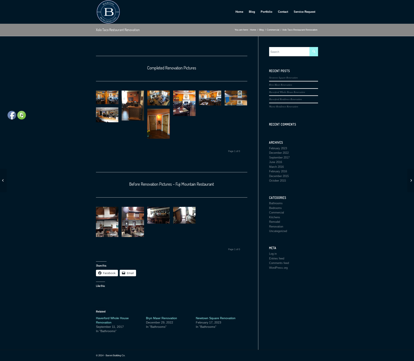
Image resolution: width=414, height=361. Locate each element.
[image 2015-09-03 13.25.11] (160, 125)
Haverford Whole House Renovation (287, 92)
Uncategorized (278, 231)
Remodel (274, 221)
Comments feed (279, 263)
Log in (273, 253)
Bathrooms (276, 203)
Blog (252, 11)
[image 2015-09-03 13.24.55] (134, 107)
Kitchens (274, 217)
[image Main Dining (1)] (109, 99)
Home (239, 11)
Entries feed (276, 258)
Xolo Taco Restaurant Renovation (118, 30)
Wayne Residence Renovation (283, 106)
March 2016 (276, 166)
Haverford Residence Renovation (285, 99)
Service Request (304, 11)
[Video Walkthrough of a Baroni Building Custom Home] (3, 180)
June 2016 (275, 162)
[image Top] (160, 100)
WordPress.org (278, 267)
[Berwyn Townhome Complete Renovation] (410, 180)
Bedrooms (275, 208)
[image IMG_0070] (160, 217)
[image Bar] (109, 116)
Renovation (276, 226)
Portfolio (266, 11)
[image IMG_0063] (134, 223)
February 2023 (278, 148)
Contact (283, 11)
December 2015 (279, 176)
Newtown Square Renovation (215, 318)
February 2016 (278, 171)
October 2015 (277, 180)
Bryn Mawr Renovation (161, 318)
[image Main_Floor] (186, 105)
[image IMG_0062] (109, 223)
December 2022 (279, 152)
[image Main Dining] (211, 100)
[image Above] (237, 100)
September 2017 (279, 157)
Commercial (276, 212)
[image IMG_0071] (186, 217)
